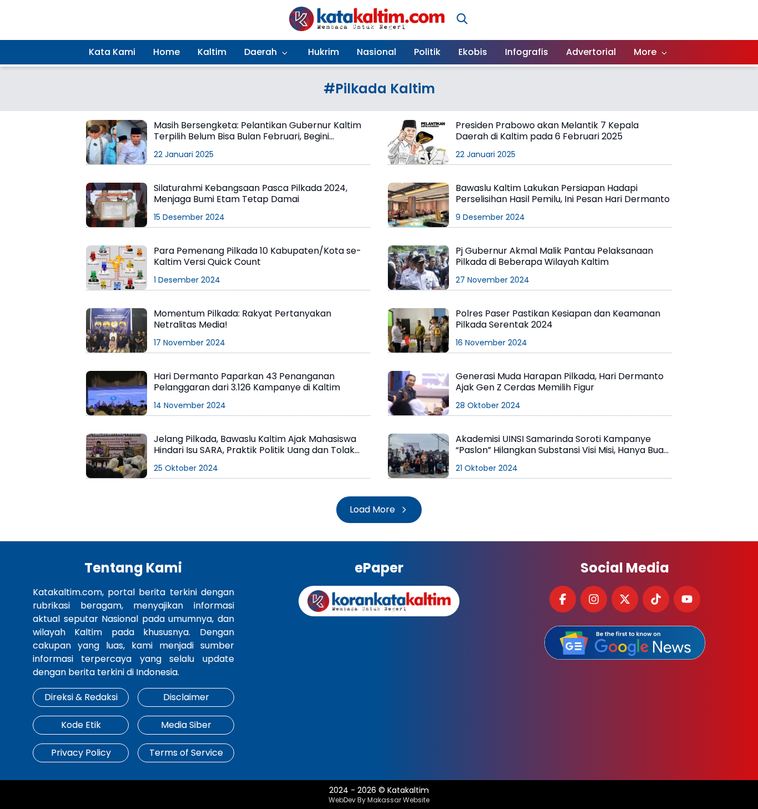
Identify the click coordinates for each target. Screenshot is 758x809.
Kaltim (212, 52)
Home (166, 52)
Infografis (526, 52)
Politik (427, 52)
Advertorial (591, 52)
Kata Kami (112, 52)
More (645, 52)
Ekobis (472, 52)
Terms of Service (186, 752)
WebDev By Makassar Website (379, 800)
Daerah (260, 52)
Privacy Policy (81, 752)
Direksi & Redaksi (81, 697)
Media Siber (186, 724)
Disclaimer (186, 697)
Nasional (376, 52)
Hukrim (323, 52)
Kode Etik (81, 724)
